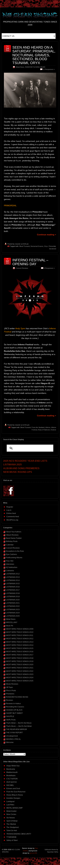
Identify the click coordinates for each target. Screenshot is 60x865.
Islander (18, 244)
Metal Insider (11, 811)
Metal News (20, 67)
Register (9, 507)
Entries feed (11, 513)
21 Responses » (49, 69)
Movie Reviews (12, 684)
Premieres (10, 694)
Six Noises (10, 818)
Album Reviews (12, 535)
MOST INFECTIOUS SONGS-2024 (19, 678)
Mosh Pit (9, 626)
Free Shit (9, 561)
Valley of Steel (12, 840)
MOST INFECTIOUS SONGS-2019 (19, 661)
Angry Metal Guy (13, 766)
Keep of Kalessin (44, 430)
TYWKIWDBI (11, 837)
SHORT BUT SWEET (14, 713)
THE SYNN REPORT (14, 733)
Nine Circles (11, 814)
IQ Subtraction (11, 567)
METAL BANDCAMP (14, 808)
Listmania (10, 571)
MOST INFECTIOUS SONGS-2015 (19, 648)
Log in (8, 510)
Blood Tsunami (24, 246)
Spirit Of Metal (11, 821)
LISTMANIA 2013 (13, 577)
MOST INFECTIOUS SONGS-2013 (19, 642)
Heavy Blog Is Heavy (14, 795)
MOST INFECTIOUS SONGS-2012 (19, 639)
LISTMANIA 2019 (13, 597)
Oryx (46, 246)
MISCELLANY (11, 622)
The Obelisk (11, 824)
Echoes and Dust (13, 788)
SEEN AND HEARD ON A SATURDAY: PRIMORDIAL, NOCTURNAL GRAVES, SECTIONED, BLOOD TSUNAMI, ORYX (33, 55)
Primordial (52, 246)
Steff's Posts (11, 720)
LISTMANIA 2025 (13, 616)
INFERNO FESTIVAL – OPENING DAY (30, 262)
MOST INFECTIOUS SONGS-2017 (19, 655)
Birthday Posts (11, 541)
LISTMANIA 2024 (13, 613)
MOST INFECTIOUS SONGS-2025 (19, 681)
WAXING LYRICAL (13, 739)
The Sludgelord (12, 827)
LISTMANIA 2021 (13, 603)
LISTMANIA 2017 (13, 590)
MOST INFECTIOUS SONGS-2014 (19, 645)
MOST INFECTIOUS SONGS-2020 (19, 665)
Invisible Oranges (13, 798)
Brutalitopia (10, 776)
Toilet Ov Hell (11, 831)
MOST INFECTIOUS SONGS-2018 (19, 658)
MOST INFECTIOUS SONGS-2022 (19, 671)
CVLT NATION (12, 779)
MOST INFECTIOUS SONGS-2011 (19, 635)
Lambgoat (10, 801)
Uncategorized (12, 736)
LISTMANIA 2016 (13, 587)
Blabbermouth (12, 772)
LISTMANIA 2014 (13, 580)
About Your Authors (13, 532)
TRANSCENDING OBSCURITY (18, 834)
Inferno (47, 427)
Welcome (10, 742)
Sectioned (52, 249)
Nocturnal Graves (37, 246)
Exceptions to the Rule (15, 551)
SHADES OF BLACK (14, 710)
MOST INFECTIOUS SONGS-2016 (19, 652)
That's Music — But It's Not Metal (19, 726)
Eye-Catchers (11, 554)
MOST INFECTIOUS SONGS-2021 (19, 668)
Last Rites (10, 805)
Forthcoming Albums (14, 558)
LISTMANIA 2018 (13, 593)
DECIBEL (10, 785)
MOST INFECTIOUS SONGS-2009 (19, 629)
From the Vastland (38, 427)
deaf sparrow (11, 782)
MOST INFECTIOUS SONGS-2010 (19, 632)
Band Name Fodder (14, 538)
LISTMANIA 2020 (13, 600)
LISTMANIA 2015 (13, 584)
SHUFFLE (10, 716)
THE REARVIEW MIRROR (16, 729)
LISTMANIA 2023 (13, 610)
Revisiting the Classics (15, 707)
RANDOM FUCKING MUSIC (35, 67)
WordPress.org (12, 520)
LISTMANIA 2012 (13, 574)
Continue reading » (46, 234)
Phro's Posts (11, 691)
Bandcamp (10, 769)
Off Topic (9, 687)
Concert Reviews (22, 268)
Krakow (53, 430)
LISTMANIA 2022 (13, 606)
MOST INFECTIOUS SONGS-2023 (19, 674)
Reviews (9, 700)
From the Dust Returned (15, 792)
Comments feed (12, 517)
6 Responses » (49, 268)
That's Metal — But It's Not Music (19, 723)
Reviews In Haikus (13, 704)
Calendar (10, 545)
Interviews (10, 564)
